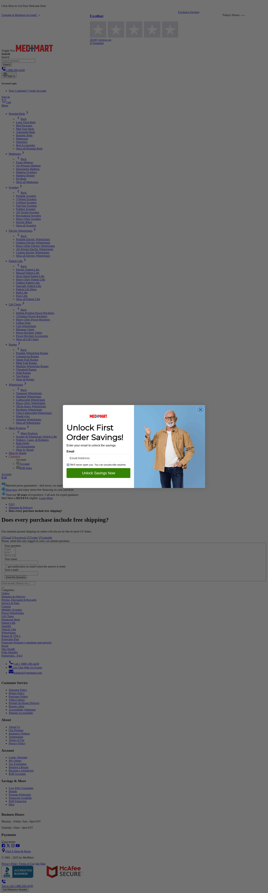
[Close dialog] (200, 409)
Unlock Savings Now (98, 473)
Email (70, 451)
